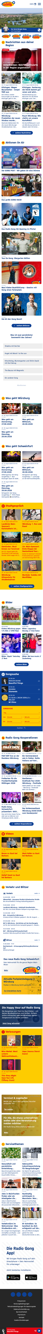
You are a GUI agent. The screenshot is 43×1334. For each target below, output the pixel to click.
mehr (37, 893)
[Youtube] (24, 1294)
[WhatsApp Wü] (30, 1294)
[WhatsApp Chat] (39, 30)
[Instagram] (18, 1294)
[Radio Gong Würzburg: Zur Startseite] (8, 4)
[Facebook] (13, 1294)
